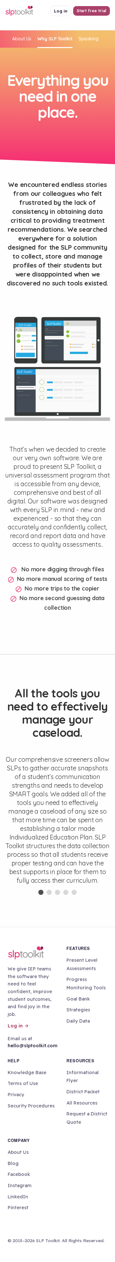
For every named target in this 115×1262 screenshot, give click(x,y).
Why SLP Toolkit (55, 39)
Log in (60, 10)
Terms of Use (23, 1083)
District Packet (83, 1092)
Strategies (78, 1010)
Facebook (19, 1174)
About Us (21, 39)
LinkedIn (18, 1197)
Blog (13, 1163)
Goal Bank (78, 999)
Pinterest (18, 1207)
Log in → (18, 1026)
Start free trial (91, 10)
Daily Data (78, 1021)
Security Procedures (31, 1106)
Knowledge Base (27, 1072)
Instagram (20, 1185)
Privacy (16, 1094)
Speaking (88, 39)
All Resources (81, 1103)
